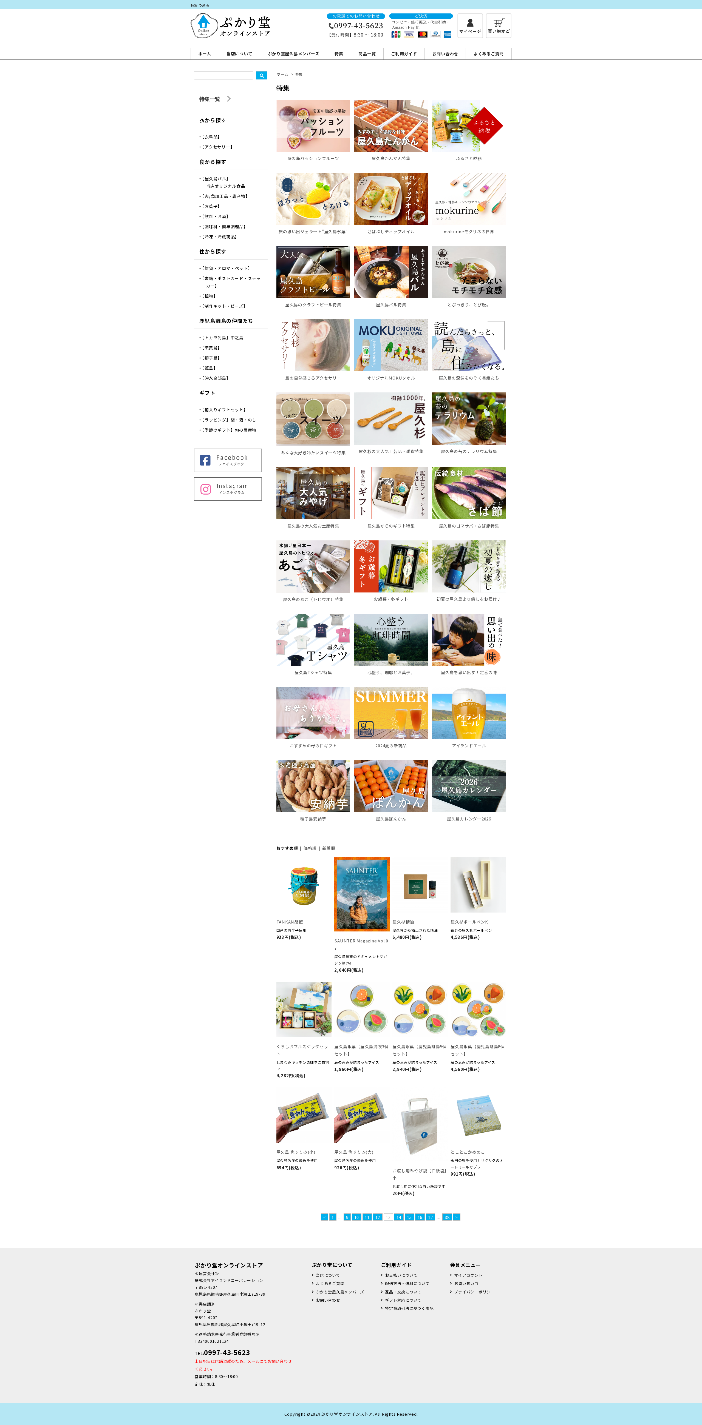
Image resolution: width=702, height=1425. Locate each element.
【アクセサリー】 (220, 147)
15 (409, 1217)
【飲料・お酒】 (218, 216)
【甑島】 (212, 368)
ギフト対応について (403, 1300)
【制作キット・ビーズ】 (227, 306)
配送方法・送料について (407, 1283)
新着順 (328, 848)
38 (447, 1217)
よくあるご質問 (489, 53)
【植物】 (212, 296)
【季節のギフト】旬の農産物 (231, 430)
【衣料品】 (214, 136)
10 (356, 1217)
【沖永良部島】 (218, 378)
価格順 (310, 848)
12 (377, 1217)
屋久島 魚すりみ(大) (353, 1152)
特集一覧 (210, 98)
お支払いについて (401, 1275)
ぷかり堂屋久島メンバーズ (293, 53)
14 (399, 1217)
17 (430, 1217)
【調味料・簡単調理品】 (227, 226)
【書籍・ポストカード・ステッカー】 (233, 282)
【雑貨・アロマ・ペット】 (229, 268)
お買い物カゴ (466, 1283)
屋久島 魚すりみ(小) (295, 1152)
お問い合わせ (445, 53)
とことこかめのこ (468, 1152)
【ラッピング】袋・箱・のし (231, 420)
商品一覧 (367, 53)
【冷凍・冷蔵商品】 (222, 237)
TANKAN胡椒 (289, 922)
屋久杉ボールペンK (469, 922)
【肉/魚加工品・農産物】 (228, 196)
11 (367, 1217)
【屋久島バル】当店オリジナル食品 (225, 182)
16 (420, 1217)
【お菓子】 (214, 206)
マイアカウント (468, 1275)
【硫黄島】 (214, 347)
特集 (339, 53)
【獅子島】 (214, 358)
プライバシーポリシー (474, 1292)
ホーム (204, 53)
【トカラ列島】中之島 (225, 337)
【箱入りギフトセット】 (227, 409)
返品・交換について (403, 1292)
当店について (240, 53)
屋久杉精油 (403, 922)
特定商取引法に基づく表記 (409, 1308)
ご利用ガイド (404, 53)
